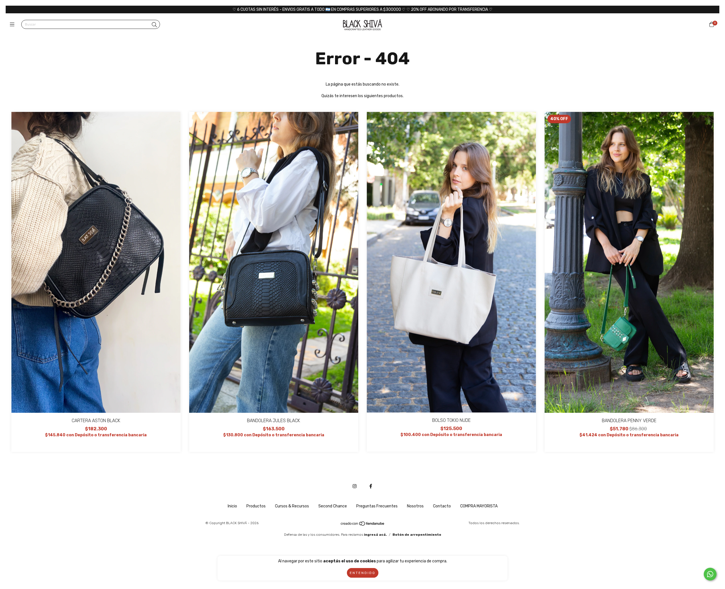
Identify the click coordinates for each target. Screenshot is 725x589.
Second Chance (332, 506)
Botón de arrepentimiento (417, 535)
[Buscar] (154, 25)
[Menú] (13, 24)
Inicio (232, 506)
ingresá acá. (375, 535)
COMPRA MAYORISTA (479, 506)
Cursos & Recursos (292, 506)
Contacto (442, 506)
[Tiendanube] (362, 525)
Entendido (363, 573)
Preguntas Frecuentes (377, 506)
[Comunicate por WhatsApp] (710, 574)
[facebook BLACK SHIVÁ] (370, 486)
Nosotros (415, 506)
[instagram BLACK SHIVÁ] (354, 486)
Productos (256, 506)
